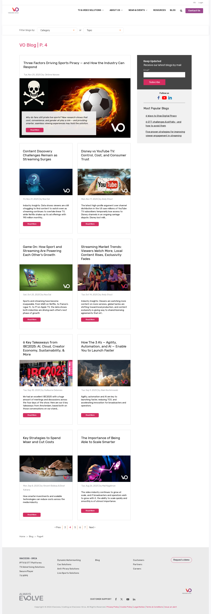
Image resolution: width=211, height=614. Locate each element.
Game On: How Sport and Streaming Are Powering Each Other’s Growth (42, 251)
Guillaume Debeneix (53, 390)
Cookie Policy (126, 607)
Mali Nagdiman (109, 486)
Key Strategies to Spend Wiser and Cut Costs (42, 440)
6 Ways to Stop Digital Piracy (161, 115)
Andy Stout (107, 199)
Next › (92, 527)
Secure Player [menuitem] (26, 571)
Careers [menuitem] (137, 569)
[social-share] (116, 599)
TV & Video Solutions (89, 10)
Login (201, 3)
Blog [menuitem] (97, 560)
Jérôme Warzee (52, 75)
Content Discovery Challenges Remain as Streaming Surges (40, 155)
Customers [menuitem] (138, 560)
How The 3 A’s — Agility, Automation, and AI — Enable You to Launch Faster (103, 346)
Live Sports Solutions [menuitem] (68, 573)
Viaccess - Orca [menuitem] (28, 558)
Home (22, 536)
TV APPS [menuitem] (23, 575)
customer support (101, 599)
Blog (173, 10)
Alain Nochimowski (109, 390)
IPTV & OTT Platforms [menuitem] (30, 563)
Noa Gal (46, 199)
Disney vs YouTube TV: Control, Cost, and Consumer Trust (103, 155)
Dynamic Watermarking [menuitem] (69, 560)
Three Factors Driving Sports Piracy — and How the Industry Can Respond (73, 65)
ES (194, 3)
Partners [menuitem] (137, 564)
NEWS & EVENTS (137, 10)
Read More (34, 130)
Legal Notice (139, 607)
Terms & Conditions (154, 607)
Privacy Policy (113, 607)
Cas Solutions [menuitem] (64, 564)
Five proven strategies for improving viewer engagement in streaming (165, 133)
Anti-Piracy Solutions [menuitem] (68, 569)
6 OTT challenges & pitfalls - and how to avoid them (163, 124)
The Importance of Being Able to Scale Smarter (100, 440)
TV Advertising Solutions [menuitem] (32, 567)
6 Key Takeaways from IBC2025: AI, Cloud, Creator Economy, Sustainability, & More (44, 348)
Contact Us (194, 10)
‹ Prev (58, 527)
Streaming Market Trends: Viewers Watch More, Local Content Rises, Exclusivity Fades (101, 253)
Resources (159, 10)
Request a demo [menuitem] (181, 560)
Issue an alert (171, 607)
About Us (115, 10)
